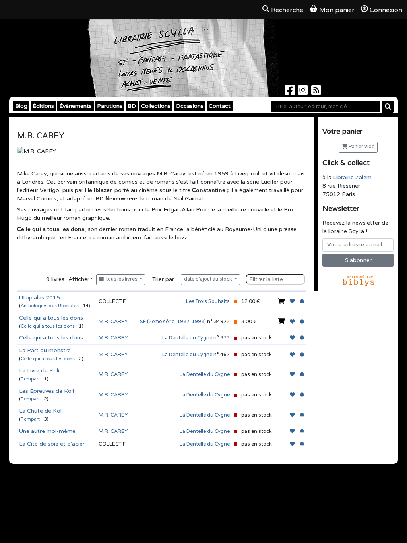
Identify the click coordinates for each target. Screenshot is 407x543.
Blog (21, 106)
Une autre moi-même (47, 431)
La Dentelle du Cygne (187, 338)
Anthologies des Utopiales (50, 305)
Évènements (75, 106)
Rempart (30, 379)
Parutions (109, 106)
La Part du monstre (45, 350)
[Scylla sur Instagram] (303, 92)
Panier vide (360, 147)
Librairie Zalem (352, 177)
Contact (220, 106)
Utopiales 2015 (39, 297)
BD (132, 106)
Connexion (386, 10)
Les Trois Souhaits (208, 301)
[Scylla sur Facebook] (290, 92)
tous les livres (121, 279)
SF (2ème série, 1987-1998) (173, 321)
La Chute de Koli (41, 410)
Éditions (43, 106)
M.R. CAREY (113, 321)
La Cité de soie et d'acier (52, 443)
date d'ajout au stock (208, 279)
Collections (156, 106)
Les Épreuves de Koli (46, 391)
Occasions (190, 106)
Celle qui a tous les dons (51, 317)
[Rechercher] (388, 107)
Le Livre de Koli (39, 370)
